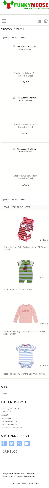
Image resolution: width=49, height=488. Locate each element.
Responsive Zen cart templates (13, 476)
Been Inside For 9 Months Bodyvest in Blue (24, 373)
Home (4, 393)
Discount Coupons (9, 424)
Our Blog (10, 451)
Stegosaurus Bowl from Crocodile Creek (25, 177)
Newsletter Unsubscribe (12, 427)
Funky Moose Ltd (19, 473)
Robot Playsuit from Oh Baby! (18, 289)
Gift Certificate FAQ (10, 421)
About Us (5, 415)
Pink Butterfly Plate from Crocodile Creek (26, 125)
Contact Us (6, 411)
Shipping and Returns (11, 408)
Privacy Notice (21, 483)
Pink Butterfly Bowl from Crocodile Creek (26, 74)
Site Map (12, 483)
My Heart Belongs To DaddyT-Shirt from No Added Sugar (25, 332)
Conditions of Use (34, 483)
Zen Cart (39, 473)
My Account (6, 418)
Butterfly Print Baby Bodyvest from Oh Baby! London (25, 248)
